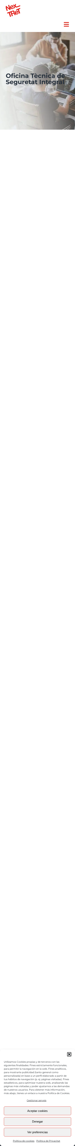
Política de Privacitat (48, 1140)
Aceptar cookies (37, 1110)
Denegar (37, 1121)
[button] (69, 1054)
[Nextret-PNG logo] (13, 5)
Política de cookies (23, 1140)
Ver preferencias (37, 1132)
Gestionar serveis (36, 1100)
